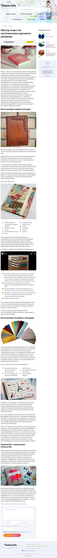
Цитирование (45, 546)
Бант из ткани (49, 36)
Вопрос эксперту (30, 2)
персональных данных (25, 532)
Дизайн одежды (10, 14)
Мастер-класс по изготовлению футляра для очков (51, 46)
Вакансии (27, 1)
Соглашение (39, 546)
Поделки (48, 14)
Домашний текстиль (26, 14)
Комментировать (12, 535)
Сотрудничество (21, 2)
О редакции (20, 1)
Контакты (32, 1)
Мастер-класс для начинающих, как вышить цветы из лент (47, 54)
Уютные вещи (31, 19)
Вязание (42, 19)
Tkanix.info (10, 545)
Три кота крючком (25, 5)
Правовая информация (30, 546)
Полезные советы (17, 19)
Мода (39, 14)
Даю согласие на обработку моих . (18, 532)
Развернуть (29, 41)
